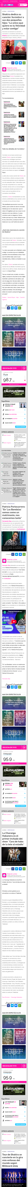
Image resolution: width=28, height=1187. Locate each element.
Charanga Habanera (16, 997)
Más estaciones (22, 1)
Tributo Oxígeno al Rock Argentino (19, 821)
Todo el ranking (20, 427)
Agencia (4, 299)
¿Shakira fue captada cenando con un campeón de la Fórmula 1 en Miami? (10, 116)
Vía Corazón (18, 440)
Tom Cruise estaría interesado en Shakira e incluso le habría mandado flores (10, 106)
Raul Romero (6, 997)
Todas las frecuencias (14, 384)
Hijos (17, 297)
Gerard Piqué (11, 297)
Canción (22, 297)
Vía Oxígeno (18, 446)
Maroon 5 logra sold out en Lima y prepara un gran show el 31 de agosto (20, 444)
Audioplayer (21, 529)
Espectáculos (7, 101)
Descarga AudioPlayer (14, 1)
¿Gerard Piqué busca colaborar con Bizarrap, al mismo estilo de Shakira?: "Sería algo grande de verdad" (10, 141)
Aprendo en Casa (5, 1)
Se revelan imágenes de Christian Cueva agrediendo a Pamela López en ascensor (19, 474)
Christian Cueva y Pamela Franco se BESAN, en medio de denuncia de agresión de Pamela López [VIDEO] (19, 465)
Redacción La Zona (12, 68)
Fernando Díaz (6, 521)
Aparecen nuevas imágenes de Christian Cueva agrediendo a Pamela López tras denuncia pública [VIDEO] (19, 482)
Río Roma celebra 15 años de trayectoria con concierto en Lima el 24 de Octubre (20, 437)
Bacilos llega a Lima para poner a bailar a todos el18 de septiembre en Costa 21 (20, 815)
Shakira (4, 35)
